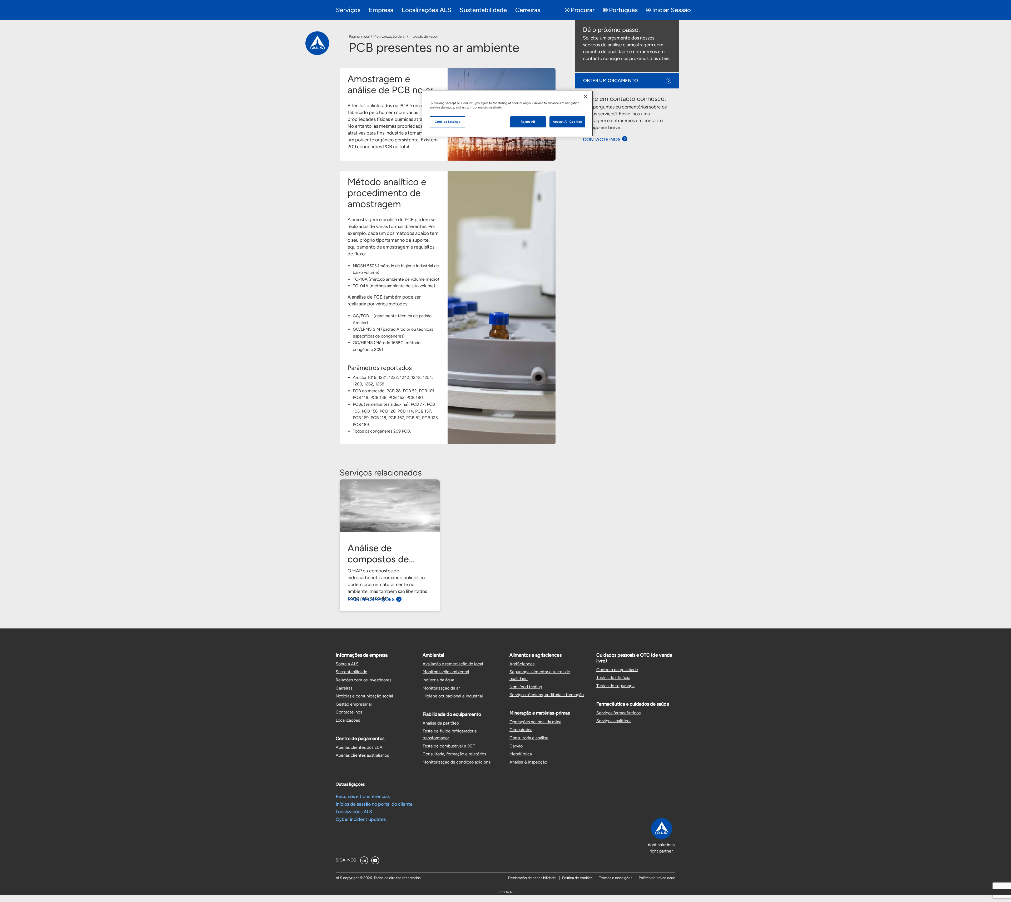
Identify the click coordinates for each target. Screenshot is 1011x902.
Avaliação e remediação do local (453, 663)
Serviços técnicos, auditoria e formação (546, 694)
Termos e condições (615, 878)
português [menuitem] (623, 10)
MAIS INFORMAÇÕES (371, 599)
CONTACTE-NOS (602, 139)
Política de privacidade (657, 878)
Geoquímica (520, 729)
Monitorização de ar (389, 36)
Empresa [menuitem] (381, 10)
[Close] (585, 96)
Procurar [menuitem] (582, 10)
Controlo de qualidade (617, 669)
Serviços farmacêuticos (618, 712)
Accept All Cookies (567, 121)
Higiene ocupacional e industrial (453, 695)
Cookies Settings (447, 121)
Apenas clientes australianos (362, 755)
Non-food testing (525, 686)
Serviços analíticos (613, 720)
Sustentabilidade (351, 671)
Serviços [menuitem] (348, 10)
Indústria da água (438, 679)
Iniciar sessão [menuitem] (671, 10)
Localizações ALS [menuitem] (426, 10)
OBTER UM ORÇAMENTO (610, 80)
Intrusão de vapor (423, 36)
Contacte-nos (349, 712)
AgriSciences (521, 663)
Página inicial (359, 36)
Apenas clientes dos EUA (359, 747)
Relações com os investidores (363, 679)
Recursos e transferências (363, 796)
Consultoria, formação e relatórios (454, 753)
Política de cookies (577, 878)
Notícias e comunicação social (364, 695)
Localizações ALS (354, 812)
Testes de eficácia (613, 677)
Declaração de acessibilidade (532, 878)
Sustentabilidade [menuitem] (483, 10)
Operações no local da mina (535, 721)
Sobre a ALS (347, 663)
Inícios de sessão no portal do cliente (374, 804)
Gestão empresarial (354, 704)
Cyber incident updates (361, 819)
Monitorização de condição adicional (457, 762)
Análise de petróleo (441, 723)
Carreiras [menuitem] (527, 10)
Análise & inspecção (528, 762)
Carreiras (344, 688)
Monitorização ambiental (446, 671)
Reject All (528, 121)
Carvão (516, 746)
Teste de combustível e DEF (449, 746)
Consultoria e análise (528, 737)
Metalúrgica (520, 753)
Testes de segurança (615, 685)
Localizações (348, 720)
